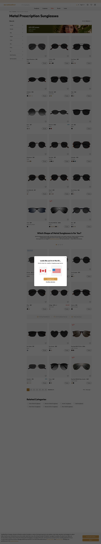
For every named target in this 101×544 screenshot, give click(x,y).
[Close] (65, 257)
